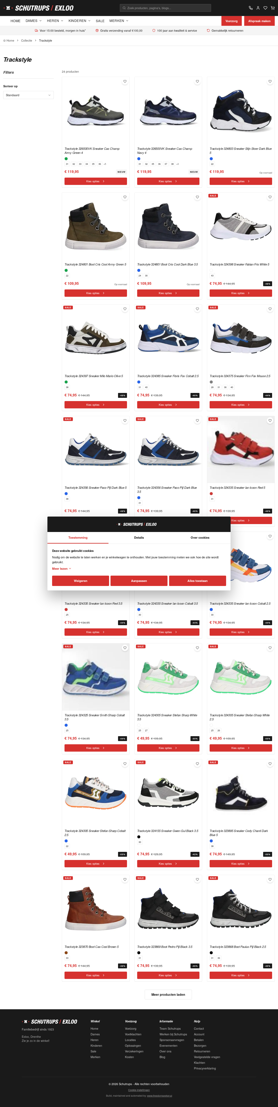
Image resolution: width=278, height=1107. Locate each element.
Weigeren (80, 580)
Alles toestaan (197, 580)
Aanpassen (139, 580)
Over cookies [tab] (200, 537)
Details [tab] (139, 537)
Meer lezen (60, 568)
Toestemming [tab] (78, 537)
